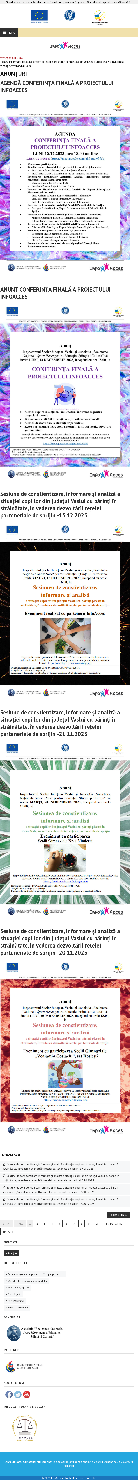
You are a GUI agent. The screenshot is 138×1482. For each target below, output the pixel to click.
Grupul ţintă (14, 1294)
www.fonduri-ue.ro (11, 57)
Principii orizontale (18, 1307)
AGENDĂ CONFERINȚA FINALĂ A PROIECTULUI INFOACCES (56, 86)
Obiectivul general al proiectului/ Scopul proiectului (36, 1274)
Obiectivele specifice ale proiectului (27, 1281)
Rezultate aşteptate (18, 1287)
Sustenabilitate (16, 1300)
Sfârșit (8, 1231)
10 (97, 1223)
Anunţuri (12, 1253)
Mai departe (113, 1223)
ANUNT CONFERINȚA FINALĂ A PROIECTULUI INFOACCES (55, 293)
